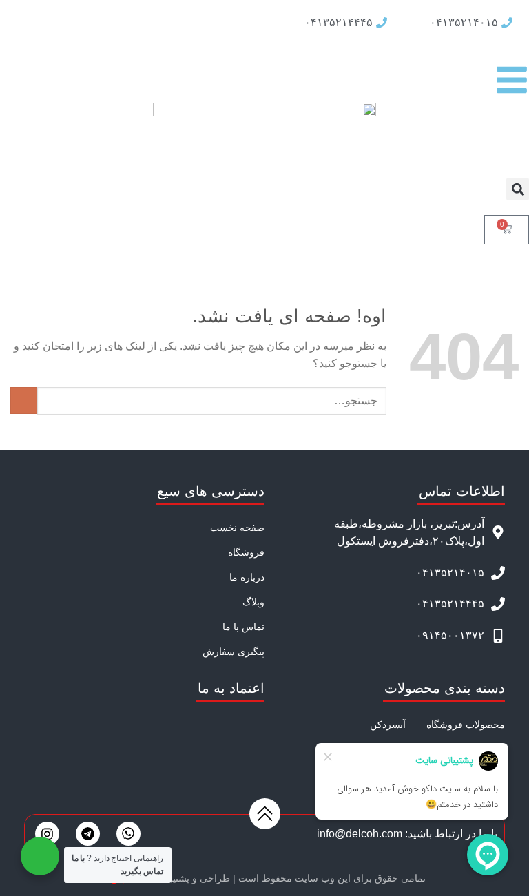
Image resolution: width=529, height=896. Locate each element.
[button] (517, 189)
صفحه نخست (237, 527)
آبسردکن (388, 724)
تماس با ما (243, 626)
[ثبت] (23, 400)
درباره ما (246, 577)
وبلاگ (253, 601)
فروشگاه (246, 552)
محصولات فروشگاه (465, 724)
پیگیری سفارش (233, 651)
